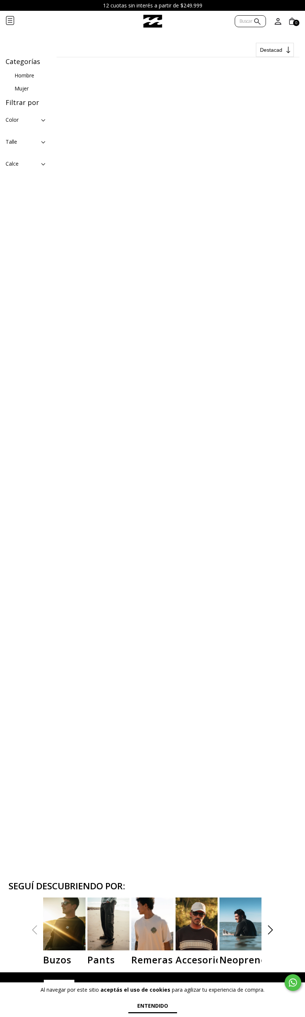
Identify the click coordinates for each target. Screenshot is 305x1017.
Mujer (22, 88)
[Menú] (16, 21)
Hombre (24, 75)
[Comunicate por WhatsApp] (293, 982)
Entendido (152, 1005)
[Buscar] (257, 22)
